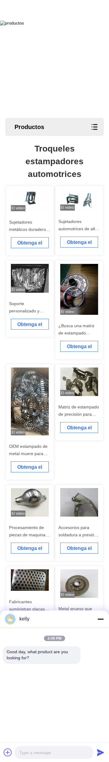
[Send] (100, 752)
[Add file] (8, 752)
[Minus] (100, 619)
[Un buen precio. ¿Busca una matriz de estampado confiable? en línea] (79, 289)
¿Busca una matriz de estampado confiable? (76, 333)
